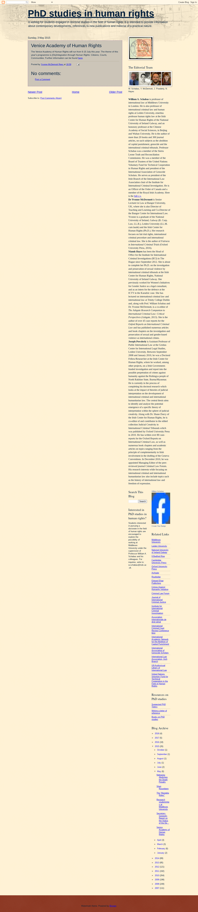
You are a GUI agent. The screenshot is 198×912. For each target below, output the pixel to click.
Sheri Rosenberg (162, 787)
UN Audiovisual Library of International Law (159, 667)
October (161, 750)
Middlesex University (156, 541)
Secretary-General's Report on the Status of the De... (163, 818)
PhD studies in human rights (91, 13)
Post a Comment (42, 79)
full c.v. (137, 196)
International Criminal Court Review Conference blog (160, 629)
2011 (157, 871)
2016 (157, 742)
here (80, 58)
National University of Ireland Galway (160, 551)
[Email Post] (78, 64)
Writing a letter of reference (159, 712)
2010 (157, 875)
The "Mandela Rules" (163, 794)
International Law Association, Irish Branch (159, 659)
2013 (157, 862)
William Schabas (158, 491)
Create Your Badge (159, 526)
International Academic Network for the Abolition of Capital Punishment (160, 640)
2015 (157, 746)
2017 (157, 738)
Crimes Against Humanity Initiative (160, 588)
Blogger (113, 906)
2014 (157, 858)
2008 (157, 884)
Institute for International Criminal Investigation (157, 609)
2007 (157, 888)
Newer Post (35, 92)
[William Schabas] (161, 523)
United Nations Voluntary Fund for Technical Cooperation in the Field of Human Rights (160, 680)
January (161, 853)
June (159, 767)
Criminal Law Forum (160, 593)
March (160, 844)
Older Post (115, 92)
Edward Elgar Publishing (158, 582)
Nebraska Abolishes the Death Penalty (162, 778)
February (161, 848)
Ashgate (155, 573)
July (159, 763)
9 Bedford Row (158, 556)
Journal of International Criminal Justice (159, 599)
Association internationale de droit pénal (159, 619)
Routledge (156, 577)
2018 (157, 733)
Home (75, 92)
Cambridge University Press (159, 561)
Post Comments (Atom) (51, 98)
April (159, 840)
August (160, 758)
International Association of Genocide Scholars (160, 650)
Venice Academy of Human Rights (163, 831)
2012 (157, 867)
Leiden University (159, 546)
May (159, 771)
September (162, 754)
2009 (157, 879)
